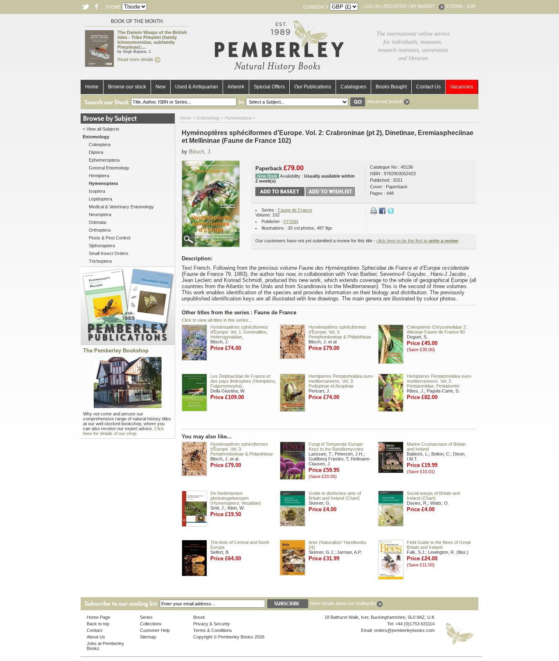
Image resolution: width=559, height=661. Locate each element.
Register (394, 6)
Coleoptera (99, 144)
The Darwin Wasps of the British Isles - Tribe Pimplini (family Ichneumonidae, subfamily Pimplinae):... (152, 40)
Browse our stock (127, 87)
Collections (151, 623)
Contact (94, 630)
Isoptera (97, 191)
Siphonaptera (102, 245)
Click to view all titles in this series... (217, 320)
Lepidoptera (100, 198)
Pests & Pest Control (109, 237)
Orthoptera (99, 230)
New (161, 87)
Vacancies (461, 87)
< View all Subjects (101, 128)
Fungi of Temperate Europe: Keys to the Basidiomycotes (336, 446)
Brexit (199, 617)
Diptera (96, 152)
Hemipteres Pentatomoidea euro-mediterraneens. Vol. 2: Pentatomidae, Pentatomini (439, 381)
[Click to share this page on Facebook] (382, 212)
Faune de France (295, 210)
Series (146, 617)
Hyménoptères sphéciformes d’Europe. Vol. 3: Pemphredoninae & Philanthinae (340, 332)
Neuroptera (100, 214)
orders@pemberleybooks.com (404, 630)
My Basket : (424, 6)
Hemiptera (99, 175)
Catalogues (353, 87)
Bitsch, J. (200, 152)
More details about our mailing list (343, 603)
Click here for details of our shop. (123, 431)
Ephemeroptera (104, 160)
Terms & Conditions (212, 630)
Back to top (98, 623)
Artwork (236, 87)
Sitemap (148, 636)
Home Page (98, 617)
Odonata (97, 222)
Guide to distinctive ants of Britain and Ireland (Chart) (335, 496)
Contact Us (428, 87)
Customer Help (155, 630)
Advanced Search (385, 101)
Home (92, 87)
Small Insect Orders (108, 253)
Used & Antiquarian (196, 87)
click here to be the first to (417, 240)
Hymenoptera (238, 117)
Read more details (136, 59)
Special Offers (269, 87)
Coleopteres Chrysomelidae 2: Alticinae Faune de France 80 (437, 329)
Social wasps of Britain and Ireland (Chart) (433, 496)
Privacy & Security (211, 623)
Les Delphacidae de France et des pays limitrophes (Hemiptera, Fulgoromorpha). (243, 381)
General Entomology (109, 167)
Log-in (372, 6)
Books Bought (391, 87)
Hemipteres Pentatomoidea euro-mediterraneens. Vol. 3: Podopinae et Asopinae (341, 381)
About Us (96, 636)
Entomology (208, 117)
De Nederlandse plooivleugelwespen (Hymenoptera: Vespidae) (235, 498)
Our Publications (312, 87)
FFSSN (291, 221)
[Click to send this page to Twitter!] (391, 212)
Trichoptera (100, 261)
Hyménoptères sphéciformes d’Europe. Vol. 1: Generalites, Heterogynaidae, (239, 332)
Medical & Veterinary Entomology (121, 206)
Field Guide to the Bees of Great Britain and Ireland (439, 545)
